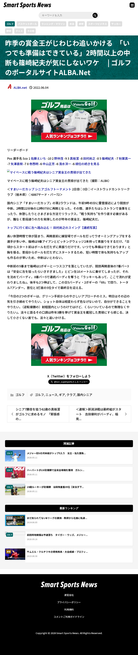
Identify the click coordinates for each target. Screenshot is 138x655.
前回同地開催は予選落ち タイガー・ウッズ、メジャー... (57, 535)
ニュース (51, 394)
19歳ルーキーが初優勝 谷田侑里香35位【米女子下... (55, 487)
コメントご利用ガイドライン (69, 616)
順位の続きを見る (87, 164)
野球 (8, 31)
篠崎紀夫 (108, 158)
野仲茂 (58, 158)
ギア (62, 394)
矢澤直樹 (17, 164)
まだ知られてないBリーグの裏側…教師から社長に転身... (57, 518)
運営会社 (69, 595)
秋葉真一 (125, 158)
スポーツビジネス (97, 23)
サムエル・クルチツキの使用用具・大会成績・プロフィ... (57, 551)
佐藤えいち (38, 158)
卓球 (81, 23)
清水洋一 (65, 164)
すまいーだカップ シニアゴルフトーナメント (40, 189)
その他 (30, 31)
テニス (19, 31)
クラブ (71, 394)
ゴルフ (9, 23)
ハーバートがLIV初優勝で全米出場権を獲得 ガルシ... (55, 470)
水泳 (72, 23)
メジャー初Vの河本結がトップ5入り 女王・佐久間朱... (56, 453)
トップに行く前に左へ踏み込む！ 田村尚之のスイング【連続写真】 (53, 227)
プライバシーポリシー (69, 602)
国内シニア (84, 394)
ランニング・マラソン (53, 23)
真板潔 (74, 158)
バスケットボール (27, 23)
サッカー (116, 23)
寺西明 (33, 164)
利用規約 (69, 609)
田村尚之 (89, 158)
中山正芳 (49, 164)
